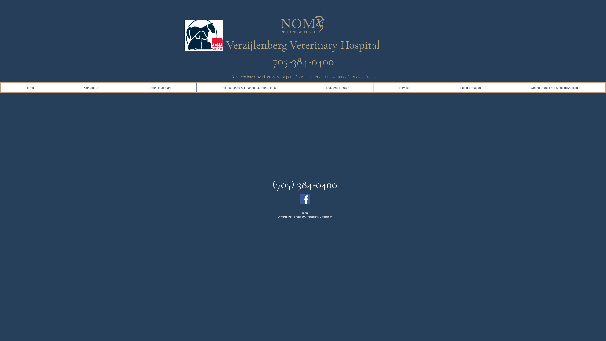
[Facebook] (305, 199)
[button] (248, 87)
